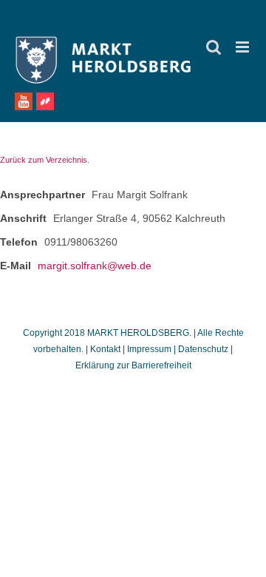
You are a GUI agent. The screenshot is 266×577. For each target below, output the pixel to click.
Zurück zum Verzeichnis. (44, 159)
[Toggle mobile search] (213, 47)
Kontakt (106, 349)
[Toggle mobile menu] (243, 47)
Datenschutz (203, 349)
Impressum (149, 349)
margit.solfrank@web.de (94, 265)
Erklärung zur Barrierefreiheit (133, 365)
